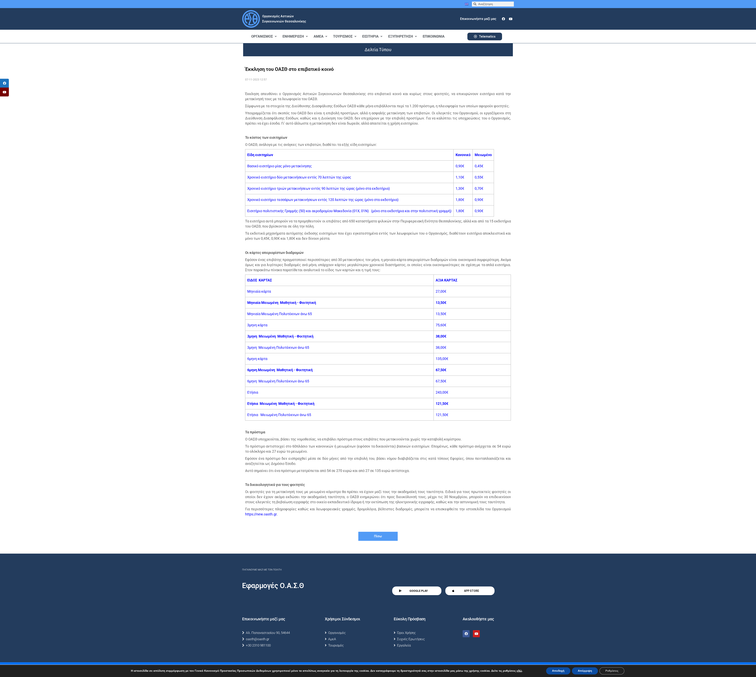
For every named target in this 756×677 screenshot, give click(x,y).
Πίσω (378, 536)
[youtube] (511, 19)
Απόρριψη (585, 671)
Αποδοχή (558, 671)
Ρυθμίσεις (611, 671)
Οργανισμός (262, 36)
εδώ (519, 671)
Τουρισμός (343, 36)
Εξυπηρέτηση (400, 36)
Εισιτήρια (370, 36)
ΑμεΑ (318, 36)
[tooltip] (4, 83)
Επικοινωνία (434, 36)
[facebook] (503, 19)
